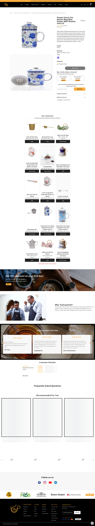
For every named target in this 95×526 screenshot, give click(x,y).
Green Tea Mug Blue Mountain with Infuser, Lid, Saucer (63, 254)
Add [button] (32, 141)
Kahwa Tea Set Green (63, 135)
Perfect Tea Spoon (63, 196)
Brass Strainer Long (47, 137)
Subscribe (79, 89)
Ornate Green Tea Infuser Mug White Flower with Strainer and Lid (63, 227)
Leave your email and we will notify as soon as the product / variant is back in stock (71, 85)
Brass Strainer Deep (32, 137)
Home (11, 13)
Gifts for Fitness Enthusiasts (22, 13)
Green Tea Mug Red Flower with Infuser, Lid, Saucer (47, 194)
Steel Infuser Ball (32, 229)
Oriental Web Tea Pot (32, 254)
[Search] (82, 4)
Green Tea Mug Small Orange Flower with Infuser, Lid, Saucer (32, 165)
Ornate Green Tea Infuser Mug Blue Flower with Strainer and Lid (66, 20)
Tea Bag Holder (47, 166)
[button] (60, 25)
